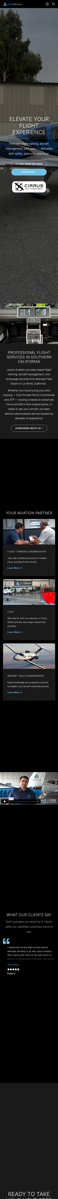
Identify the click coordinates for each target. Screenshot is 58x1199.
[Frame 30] (12, 4)
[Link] (29, 547)
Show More (13, 964)
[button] (47, 4)
